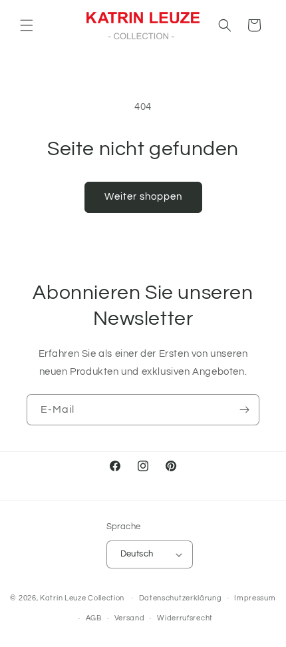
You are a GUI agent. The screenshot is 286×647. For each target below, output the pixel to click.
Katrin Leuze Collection (82, 597)
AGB (94, 618)
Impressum (254, 598)
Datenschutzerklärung (180, 598)
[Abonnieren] (244, 409)
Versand (129, 618)
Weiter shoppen (143, 197)
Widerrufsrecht (185, 618)
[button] (26, 25)
